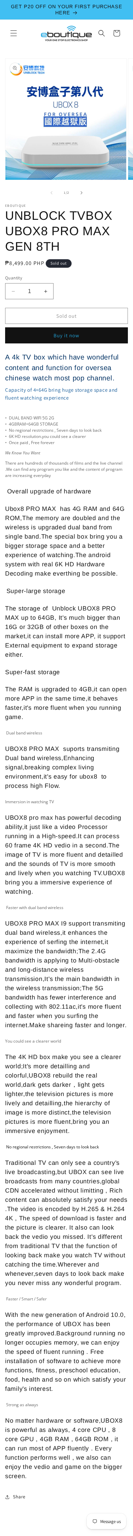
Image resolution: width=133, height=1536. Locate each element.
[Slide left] (51, 192)
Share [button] (19, 1497)
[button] (13, 33)
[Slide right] (81, 192)
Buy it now (66, 335)
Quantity (13, 278)
